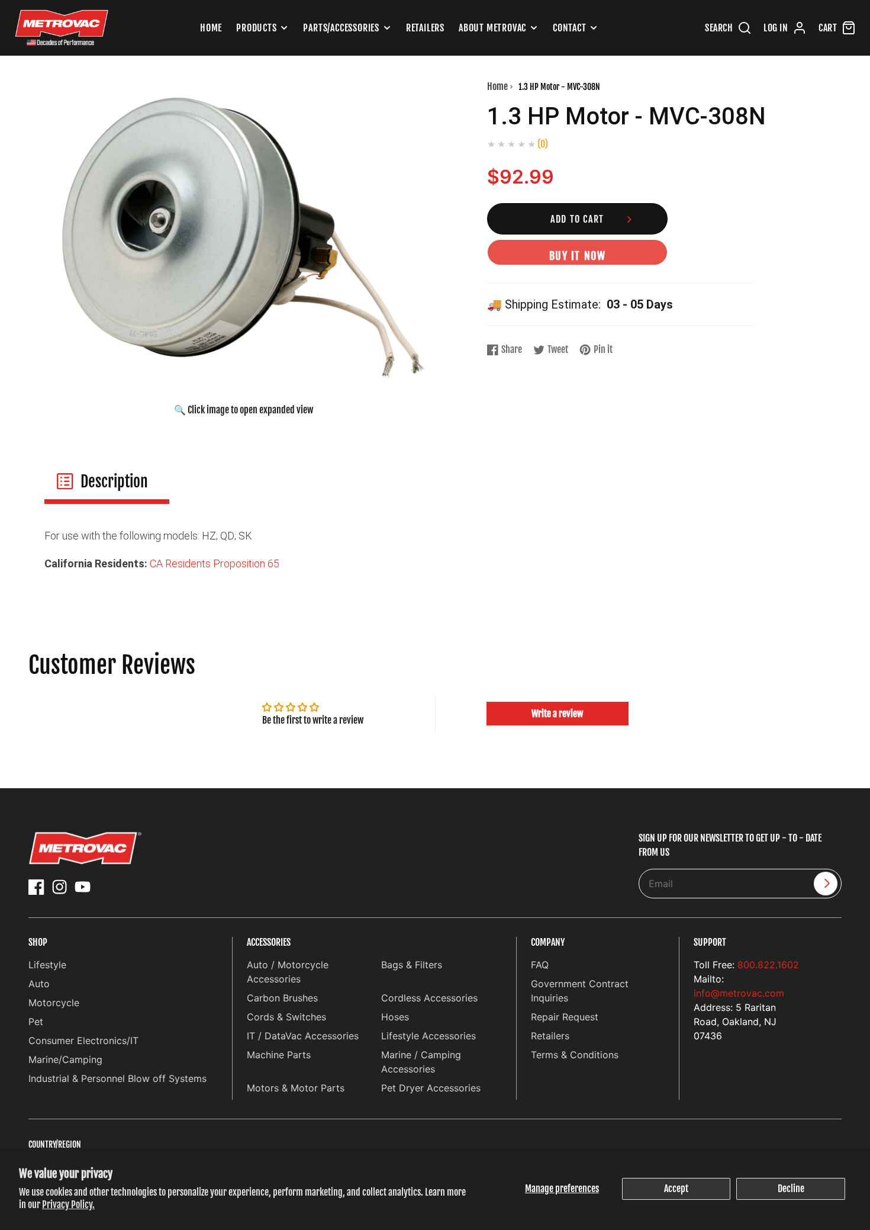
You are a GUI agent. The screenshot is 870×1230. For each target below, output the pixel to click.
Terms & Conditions (574, 1055)
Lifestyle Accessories (428, 1036)
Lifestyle (47, 965)
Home (211, 28)
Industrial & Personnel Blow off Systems (117, 1078)
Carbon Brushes (282, 998)
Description (114, 481)
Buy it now (577, 256)
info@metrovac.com (739, 993)
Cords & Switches (286, 1017)
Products (256, 28)
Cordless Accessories (429, 998)
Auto (39, 984)
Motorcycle (53, 1003)
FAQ (540, 965)
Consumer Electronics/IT (83, 1040)
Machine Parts (279, 1055)
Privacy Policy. (68, 1204)
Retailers (425, 28)
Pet (35, 1021)
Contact (570, 28)
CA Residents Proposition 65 (214, 563)
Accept (676, 1188)
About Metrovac (492, 28)
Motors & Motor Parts (295, 1088)
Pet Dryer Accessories (431, 1088)
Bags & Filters (411, 965)
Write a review (557, 714)
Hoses (395, 1017)
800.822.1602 (768, 965)
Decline (791, 1188)
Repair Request (564, 1017)
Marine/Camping (65, 1059)
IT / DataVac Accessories (303, 1036)
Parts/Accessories (341, 28)
